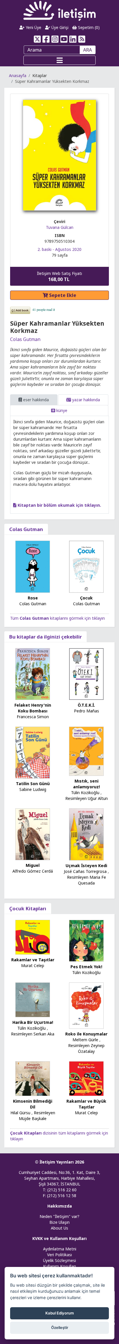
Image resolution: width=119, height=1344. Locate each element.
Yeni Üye (33, 27)
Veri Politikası (59, 1254)
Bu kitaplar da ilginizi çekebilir (45, 636)
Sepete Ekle (62, 295)
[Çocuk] (86, 566)
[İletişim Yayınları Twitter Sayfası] (37, 39)
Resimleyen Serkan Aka (32, 1034)
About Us (59, 1228)
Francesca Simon (33, 716)
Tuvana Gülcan (59, 227)
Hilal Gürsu (20, 1112)
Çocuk (86, 598)
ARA (87, 50)
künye (61, 410)
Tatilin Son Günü (33, 783)
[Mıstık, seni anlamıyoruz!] (86, 751)
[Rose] (32, 566)
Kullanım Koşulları (59, 1266)
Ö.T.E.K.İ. (86, 705)
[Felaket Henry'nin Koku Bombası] (32, 673)
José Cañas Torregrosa (85, 871)
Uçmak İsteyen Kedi (86, 865)
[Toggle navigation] (59, 60)
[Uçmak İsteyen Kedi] (86, 834)
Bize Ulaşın (59, 1222)
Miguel (33, 865)
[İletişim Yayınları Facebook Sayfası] (46, 39)
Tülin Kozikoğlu (85, 792)
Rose (33, 598)
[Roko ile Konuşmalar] (86, 1005)
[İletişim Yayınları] (59, 10)
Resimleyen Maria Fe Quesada (86, 880)
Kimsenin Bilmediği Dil (32, 1104)
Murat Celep (32, 965)
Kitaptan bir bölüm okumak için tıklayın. (58, 505)
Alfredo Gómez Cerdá (32, 871)
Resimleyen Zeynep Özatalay (86, 1048)
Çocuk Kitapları (27, 908)
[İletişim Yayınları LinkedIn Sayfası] (72, 39)
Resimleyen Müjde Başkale (37, 1115)
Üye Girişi (59, 27)
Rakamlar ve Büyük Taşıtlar (86, 1104)
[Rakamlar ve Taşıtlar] (32, 936)
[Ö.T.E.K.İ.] (86, 673)
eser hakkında (35, 399)
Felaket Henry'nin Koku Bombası (32, 708)
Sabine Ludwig (32, 789)
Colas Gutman (25, 339)
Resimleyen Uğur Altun (86, 798)
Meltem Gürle (85, 1039)
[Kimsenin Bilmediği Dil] (32, 1078)
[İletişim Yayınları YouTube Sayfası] (64, 39)
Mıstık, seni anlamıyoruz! (86, 783)
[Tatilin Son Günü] (32, 752)
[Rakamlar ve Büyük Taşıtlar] (86, 1078)
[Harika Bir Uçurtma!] (32, 999)
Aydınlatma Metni (59, 1249)
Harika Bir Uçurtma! (32, 1022)
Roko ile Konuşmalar (86, 1034)
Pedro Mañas (86, 711)
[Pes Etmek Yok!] (86, 940)
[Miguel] (32, 834)
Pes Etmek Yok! (86, 966)
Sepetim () (88, 27)
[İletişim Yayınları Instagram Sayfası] (55, 39)
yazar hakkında (85, 399)
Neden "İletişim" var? (59, 1216)
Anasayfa (17, 75)
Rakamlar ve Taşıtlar (32, 959)
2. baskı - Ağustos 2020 (59, 249)
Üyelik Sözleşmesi (59, 1260)
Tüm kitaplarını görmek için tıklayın (57, 618)
